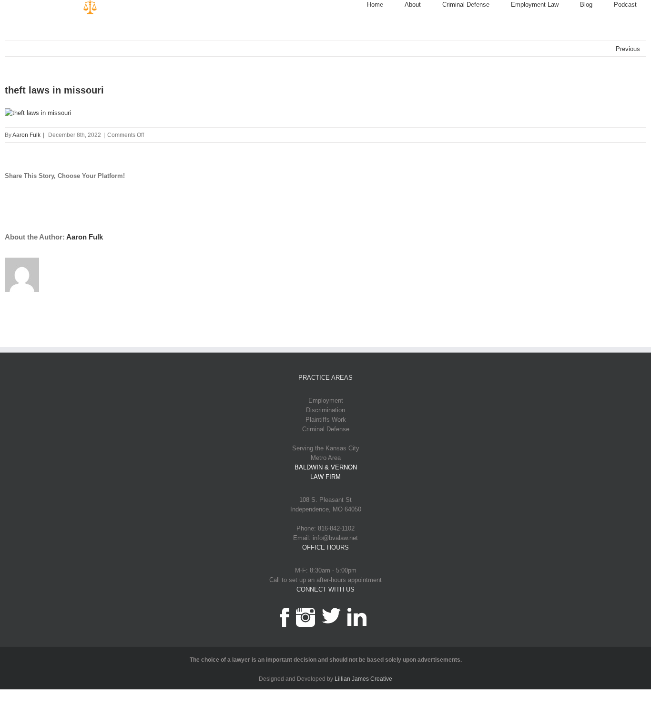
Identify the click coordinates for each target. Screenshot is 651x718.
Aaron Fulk (26, 135)
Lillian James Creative (363, 679)
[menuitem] (386, 5)
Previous (628, 48)
